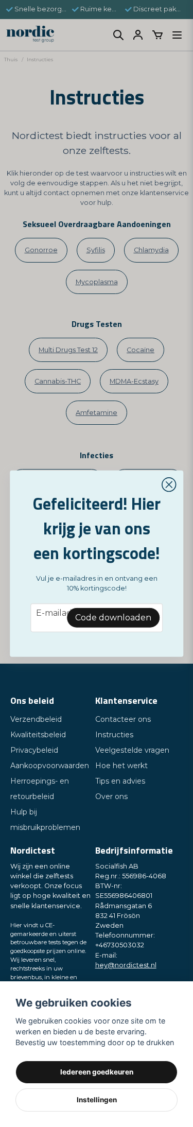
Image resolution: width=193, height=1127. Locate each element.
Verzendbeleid (36, 719)
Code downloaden (113, 617)
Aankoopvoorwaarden (49, 765)
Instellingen (97, 1100)
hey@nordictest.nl (125, 965)
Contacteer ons (123, 719)
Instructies (114, 734)
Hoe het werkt (121, 765)
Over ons (111, 796)
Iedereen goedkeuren (96, 1072)
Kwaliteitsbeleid (38, 734)
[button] (169, 484)
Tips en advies (120, 781)
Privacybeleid (34, 750)
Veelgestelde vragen (132, 750)
